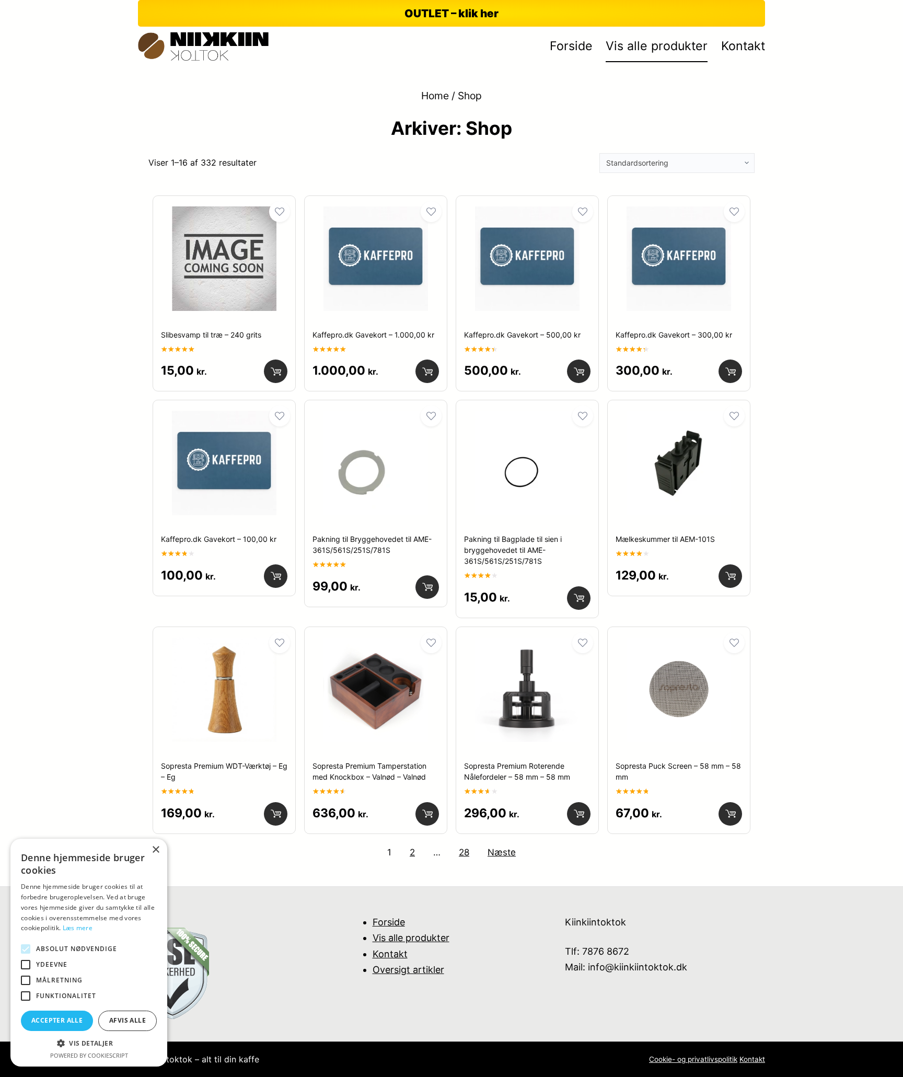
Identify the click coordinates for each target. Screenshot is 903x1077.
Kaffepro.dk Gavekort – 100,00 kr (218, 539)
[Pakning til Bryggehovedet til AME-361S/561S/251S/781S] (375, 419)
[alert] (88, 953)
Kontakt (390, 953)
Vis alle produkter (411, 937)
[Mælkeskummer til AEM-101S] (679, 419)
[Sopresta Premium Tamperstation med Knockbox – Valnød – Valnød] (375, 646)
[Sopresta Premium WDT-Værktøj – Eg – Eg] (224, 646)
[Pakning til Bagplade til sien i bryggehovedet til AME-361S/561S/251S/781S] (527, 419)
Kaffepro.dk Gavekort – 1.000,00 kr (373, 334)
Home (435, 95)
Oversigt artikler (408, 969)
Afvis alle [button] (127, 1020)
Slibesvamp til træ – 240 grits (211, 334)
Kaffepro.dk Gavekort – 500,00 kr (522, 334)
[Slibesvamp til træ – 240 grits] (224, 215)
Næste (502, 852)
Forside (389, 922)
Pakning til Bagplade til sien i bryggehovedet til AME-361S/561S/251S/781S (513, 550)
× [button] (155, 850)
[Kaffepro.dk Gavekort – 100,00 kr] (224, 419)
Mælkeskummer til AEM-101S (665, 539)
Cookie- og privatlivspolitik (693, 1059)
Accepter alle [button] (57, 1020)
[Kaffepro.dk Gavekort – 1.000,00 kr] (375, 215)
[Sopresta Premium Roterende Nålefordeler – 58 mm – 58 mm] (527, 646)
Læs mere (77, 927)
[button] (89, 1043)
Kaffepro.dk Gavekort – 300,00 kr (674, 334)
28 (464, 852)
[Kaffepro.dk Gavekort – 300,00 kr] (679, 215)
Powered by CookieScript (89, 1055)
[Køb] (275, 371)
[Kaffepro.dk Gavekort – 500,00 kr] (527, 215)
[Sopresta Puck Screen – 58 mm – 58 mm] (679, 646)
